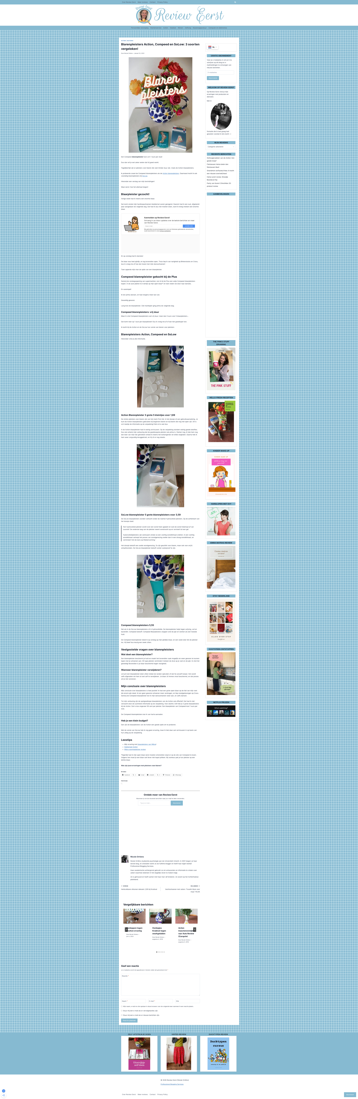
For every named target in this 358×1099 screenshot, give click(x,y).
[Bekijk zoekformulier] (235, 2)
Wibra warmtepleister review (135, 749)
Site (177, 1001)
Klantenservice (155, 28)
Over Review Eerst (129, 2)
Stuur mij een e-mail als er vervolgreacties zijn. (140, 1011)
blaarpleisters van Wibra (147, 744)
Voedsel (173, 28)
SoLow (144, 176)
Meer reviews (143, 2)
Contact (153, 2)
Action (165, 28)
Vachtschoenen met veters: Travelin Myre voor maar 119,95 (182, 889)
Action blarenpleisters (171, 173)
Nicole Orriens (128, 53)
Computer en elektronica (218, 28)
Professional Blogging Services (172, 1084)
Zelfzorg (188, 28)
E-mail (152, 1001)
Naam (125, 1001)
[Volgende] (194, 929)
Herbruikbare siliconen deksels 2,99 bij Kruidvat (139, 887)
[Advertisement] (221, 266)
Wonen (180, 28)
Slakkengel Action (131, 747)
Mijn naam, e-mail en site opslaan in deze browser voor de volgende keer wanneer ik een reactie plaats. (158, 1006)
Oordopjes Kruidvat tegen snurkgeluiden (159, 931)
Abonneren (177, 803)
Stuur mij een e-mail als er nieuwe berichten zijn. (141, 1015)
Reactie (125, 976)
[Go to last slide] (126, 929)
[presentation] (134, 916)
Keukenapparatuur (200, 28)
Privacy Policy (162, 2)
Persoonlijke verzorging (139, 28)
